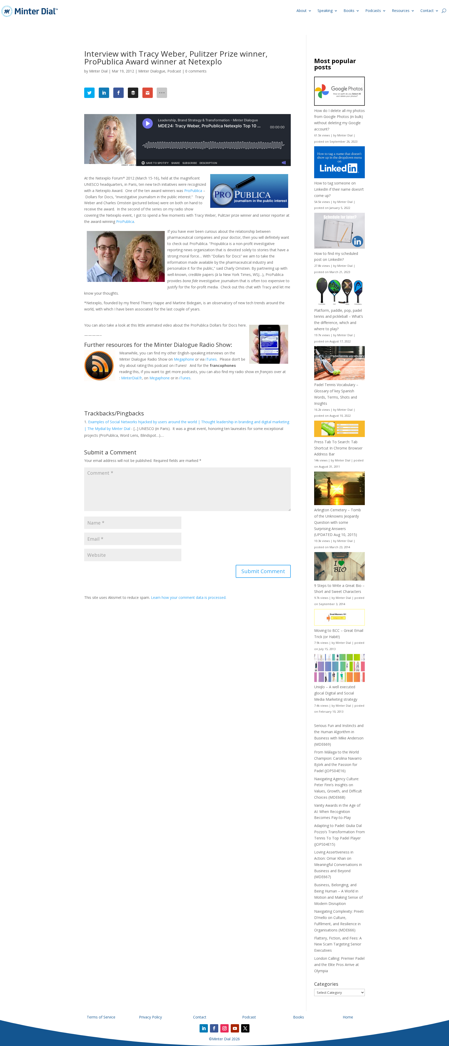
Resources (401, 10)
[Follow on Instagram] (224, 1028)
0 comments (196, 71)
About (301, 10)
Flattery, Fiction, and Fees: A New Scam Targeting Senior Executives (338, 944)
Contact (427, 10)
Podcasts (373, 10)
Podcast (174, 71)
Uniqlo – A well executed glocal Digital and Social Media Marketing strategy (335, 693)
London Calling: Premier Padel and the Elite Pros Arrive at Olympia (339, 964)
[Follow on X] (245, 1028)
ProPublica (193, 190)
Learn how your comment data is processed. (188, 597)
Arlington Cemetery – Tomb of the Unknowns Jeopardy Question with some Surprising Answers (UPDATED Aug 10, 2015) (337, 522)
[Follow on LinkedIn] (204, 1028)
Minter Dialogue (151, 71)
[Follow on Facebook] (214, 1028)
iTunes (211, 359)
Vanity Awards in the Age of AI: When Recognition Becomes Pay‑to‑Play (337, 811)
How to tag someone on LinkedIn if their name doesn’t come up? (339, 189)
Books (349, 10)
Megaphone (184, 359)
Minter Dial (98, 71)
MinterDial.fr (131, 377)
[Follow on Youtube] (235, 1028)
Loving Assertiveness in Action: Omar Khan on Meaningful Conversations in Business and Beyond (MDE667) (338, 864)
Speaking (325, 10)
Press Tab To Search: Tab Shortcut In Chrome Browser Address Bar (338, 448)
